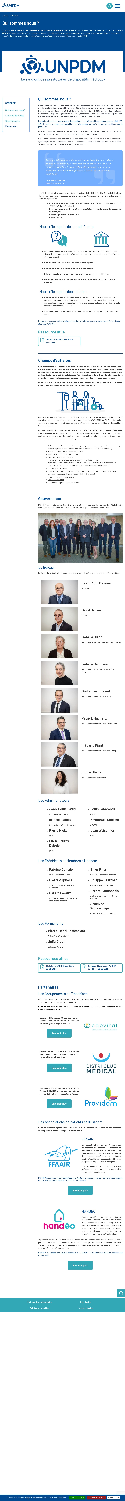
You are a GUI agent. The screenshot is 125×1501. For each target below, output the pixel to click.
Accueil (5, 15)
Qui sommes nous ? (15, 110)
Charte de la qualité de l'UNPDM (59, 339)
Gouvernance (12, 120)
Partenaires (11, 126)
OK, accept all (78, 1498)
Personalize (113, 1498)
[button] (117, 6)
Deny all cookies (97, 1498)
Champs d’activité (14, 115)
